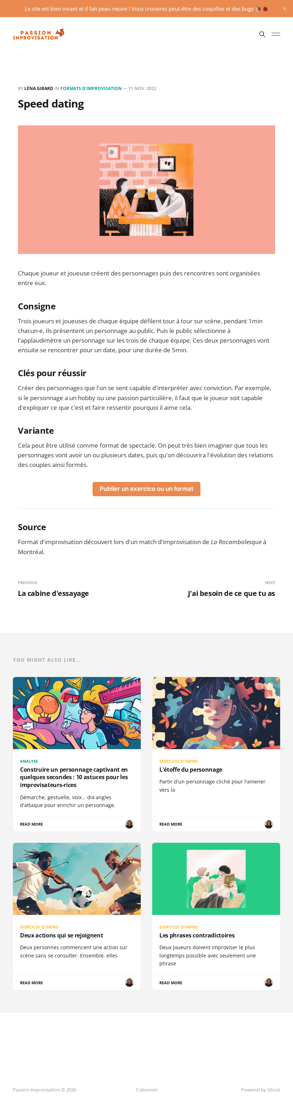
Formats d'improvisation (91, 88)
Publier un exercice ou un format (146, 488)
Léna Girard (38, 88)
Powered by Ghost (260, 1089)
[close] (284, 8)
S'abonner (147, 1089)
